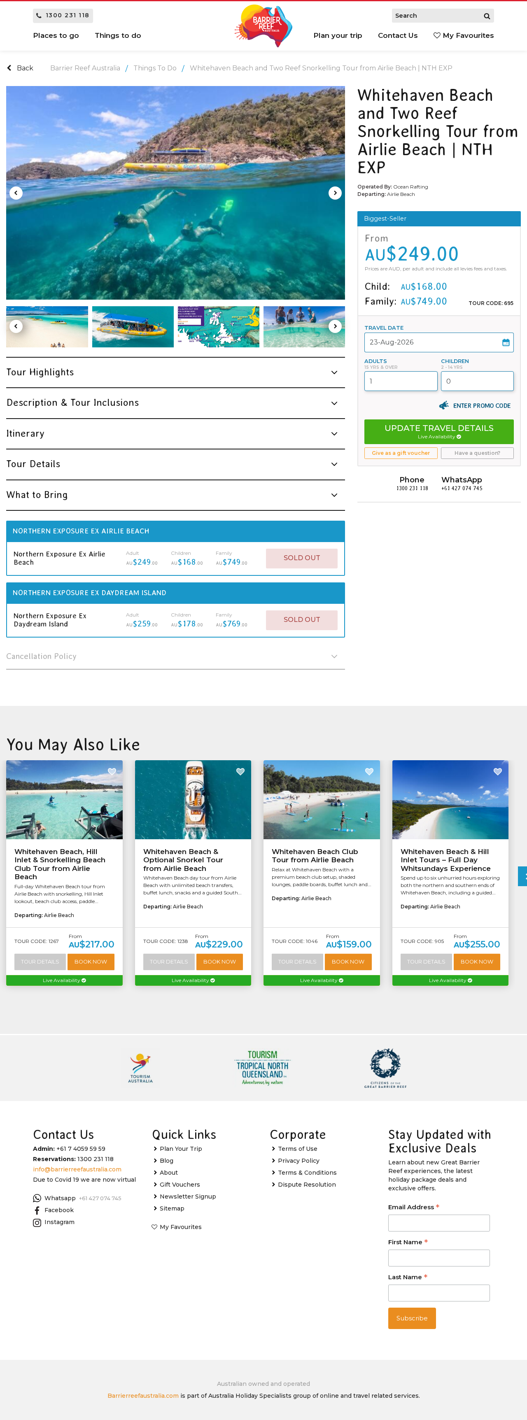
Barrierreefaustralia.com (143, 1395)
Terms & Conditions (307, 1172)
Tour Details (40, 962)
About (169, 1172)
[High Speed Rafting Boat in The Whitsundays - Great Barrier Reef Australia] (133, 326)
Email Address (413, 1207)
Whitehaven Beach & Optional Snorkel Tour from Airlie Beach (183, 860)
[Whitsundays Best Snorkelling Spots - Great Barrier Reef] (175, 193)
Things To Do (155, 68)
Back (24, 68)
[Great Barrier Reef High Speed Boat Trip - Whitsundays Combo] (218, 326)
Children (455, 361)
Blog (166, 1160)
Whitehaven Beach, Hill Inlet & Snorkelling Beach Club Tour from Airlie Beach (59, 864)
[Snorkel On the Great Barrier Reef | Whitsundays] (304, 326)
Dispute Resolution (307, 1184)
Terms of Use (297, 1148)
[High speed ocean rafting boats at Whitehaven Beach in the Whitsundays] (47, 326)
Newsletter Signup (188, 1196)
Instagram (59, 1222)
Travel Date (383, 328)
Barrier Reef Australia (85, 68)
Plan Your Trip (181, 1148)
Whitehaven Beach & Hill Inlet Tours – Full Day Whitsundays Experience (446, 860)
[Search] (487, 16)
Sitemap (172, 1208)
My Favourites (467, 35)
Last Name (407, 1277)
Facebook (59, 1210)
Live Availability (62, 980)
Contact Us (398, 35)
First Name (408, 1242)
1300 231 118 (68, 15)
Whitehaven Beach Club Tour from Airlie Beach (315, 855)
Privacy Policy (298, 1160)
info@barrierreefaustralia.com (77, 1169)
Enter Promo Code (482, 405)
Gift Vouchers (180, 1184)
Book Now (91, 962)
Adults (375, 361)
